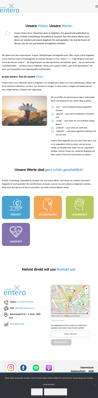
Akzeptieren (37, 392)
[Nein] (95, 385)
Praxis (69, 59)
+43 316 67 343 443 (25, 302)
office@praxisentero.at (25, 308)
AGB (91, 371)
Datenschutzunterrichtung (55, 392)
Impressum (87, 367)
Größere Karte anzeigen (57, 320)
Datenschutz (78, 371)
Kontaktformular (17, 324)
